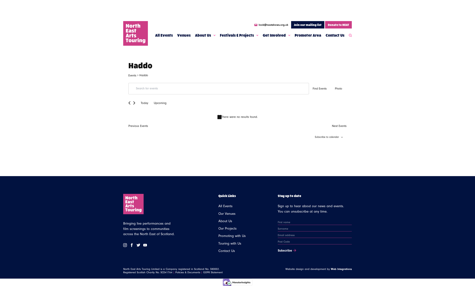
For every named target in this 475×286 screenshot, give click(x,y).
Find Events (320, 88)
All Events (164, 35)
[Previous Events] (129, 103)
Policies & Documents (187, 272)
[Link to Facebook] (132, 245)
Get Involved (274, 35)
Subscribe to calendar (327, 137)
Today (144, 103)
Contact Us (335, 35)
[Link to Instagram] (125, 245)
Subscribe (285, 250)
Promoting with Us (232, 236)
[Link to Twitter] (138, 245)
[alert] (237, 117)
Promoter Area (308, 35)
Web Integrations (341, 269)
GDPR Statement (213, 272)
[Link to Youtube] (145, 245)
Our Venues (226, 214)
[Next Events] (134, 103)
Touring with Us (229, 243)
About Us (203, 35)
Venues (184, 35)
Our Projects (227, 228)
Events (132, 75)
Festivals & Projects (237, 35)
